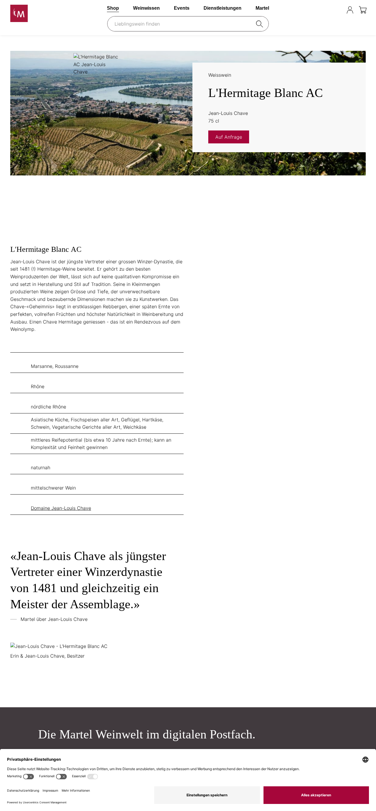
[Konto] (350, 10)
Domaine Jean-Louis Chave (61, 508)
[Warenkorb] (363, 10)
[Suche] (260, 23)
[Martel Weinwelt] (47, 13)
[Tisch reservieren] (338, 10)
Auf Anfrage (228, 137)
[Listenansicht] (17, 43)
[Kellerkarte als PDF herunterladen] (355, 75)
